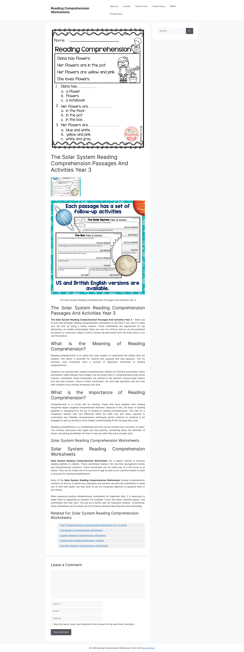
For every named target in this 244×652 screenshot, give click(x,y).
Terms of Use (141, 6)
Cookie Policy (158, 6)
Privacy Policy (116, 14)
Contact (126, 6)
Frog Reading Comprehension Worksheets (81, 530)
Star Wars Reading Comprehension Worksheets (84, 546)
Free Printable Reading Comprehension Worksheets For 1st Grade (93, 525)
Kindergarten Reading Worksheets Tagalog (82, 540)
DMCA (173, 6)
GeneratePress (148, 648)
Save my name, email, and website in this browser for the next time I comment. (94, 624)
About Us (114, 6)
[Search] (189, 31)
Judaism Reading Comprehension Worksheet (83, 535)
